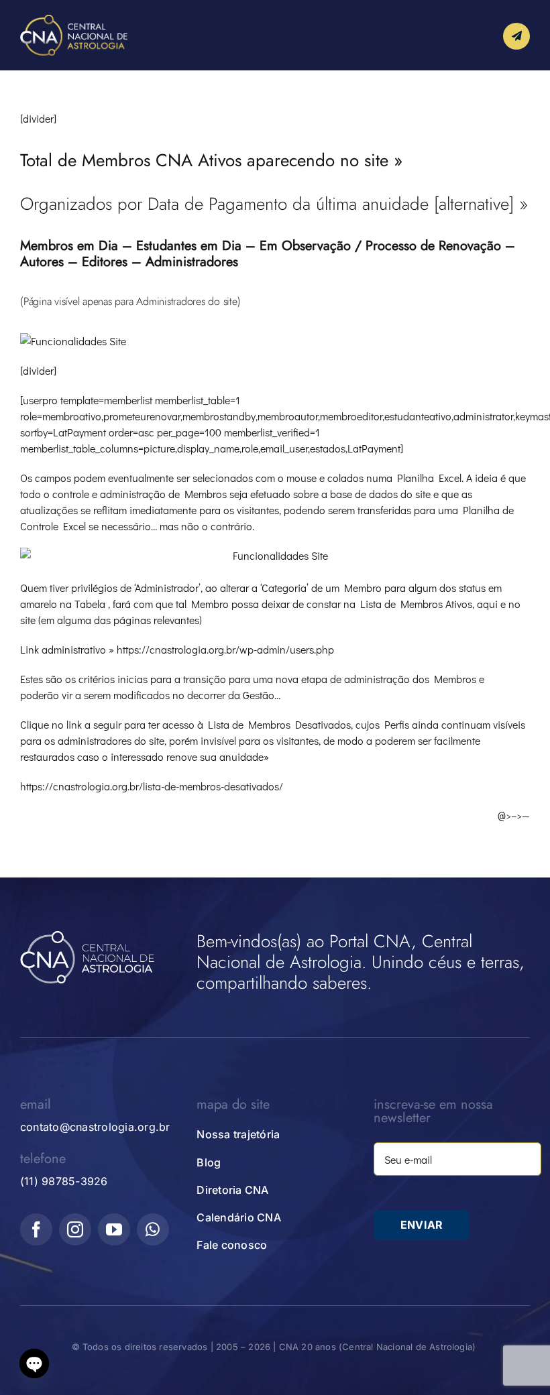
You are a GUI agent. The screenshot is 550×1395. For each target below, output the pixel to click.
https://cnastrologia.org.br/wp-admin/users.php (225, 649)
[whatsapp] (153, 1229)
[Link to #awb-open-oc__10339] (516, 36)
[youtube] (114, 1229)
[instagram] (75, 1229)
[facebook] (36, 1229)
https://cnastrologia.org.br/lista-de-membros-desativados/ (151, 786)
